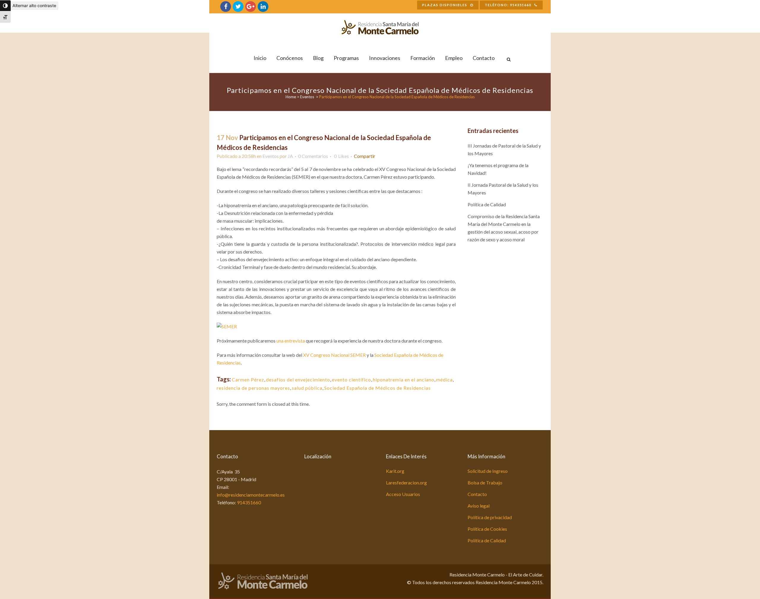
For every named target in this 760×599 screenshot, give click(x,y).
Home (291, 96)
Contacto (477, 494)
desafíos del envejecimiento (298, 379)
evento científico (351, 379)
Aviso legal (479, 505)
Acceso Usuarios (403, 494)
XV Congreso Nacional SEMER (334, 355)
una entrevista (290, 340)
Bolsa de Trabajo (485, 482)
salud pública (307, 388)
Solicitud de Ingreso (488, 471)
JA (290, 156)
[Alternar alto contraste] (5, 5)
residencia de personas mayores (253, 388)
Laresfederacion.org (406, 482)
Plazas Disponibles (444, 5)
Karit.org (395, 471)
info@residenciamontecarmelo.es (251, 494)
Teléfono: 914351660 (508, 5)
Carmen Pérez (248, 379)
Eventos (307, 96)
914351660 (249, 502)
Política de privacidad (490, 517)
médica (444, 379)
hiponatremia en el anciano (403, 379)
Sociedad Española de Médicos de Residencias (377, 388)
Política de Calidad (487, 204)
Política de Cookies (487, 529)
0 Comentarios (313, 156)
